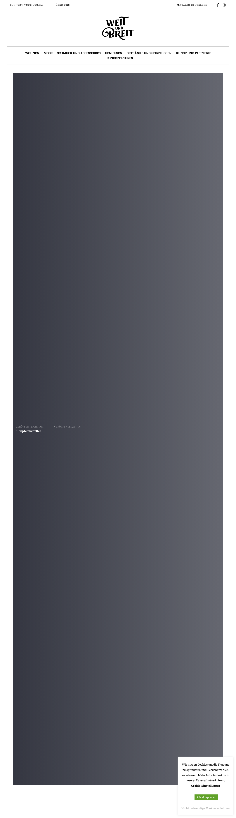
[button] (82, 4)
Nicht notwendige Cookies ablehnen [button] (205, 808)
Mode (48, 53)
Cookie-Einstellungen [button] (205, 785)
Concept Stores (120, 58)
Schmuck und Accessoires (79, 53)
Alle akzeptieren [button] (206, 797)
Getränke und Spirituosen (149, 53)
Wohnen (32, 53)
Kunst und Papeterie (193, 53)
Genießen (113, 53)
